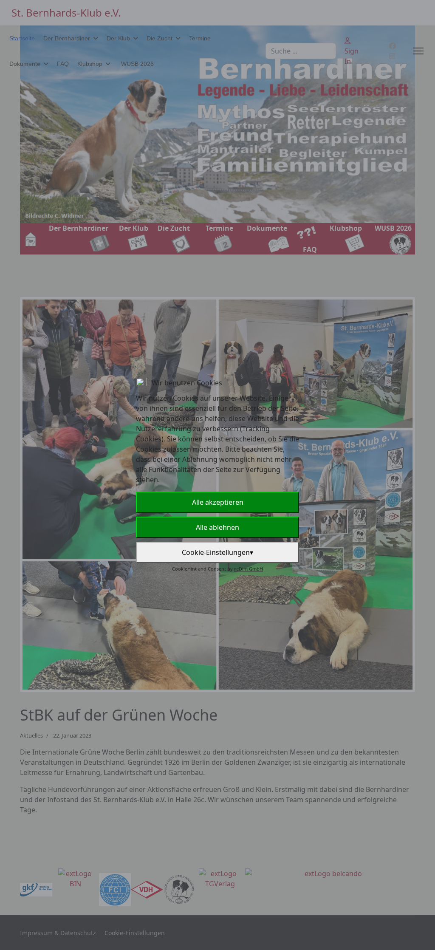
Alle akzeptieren (217, 502)
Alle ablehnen (217, 527)
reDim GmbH (248, 568)
